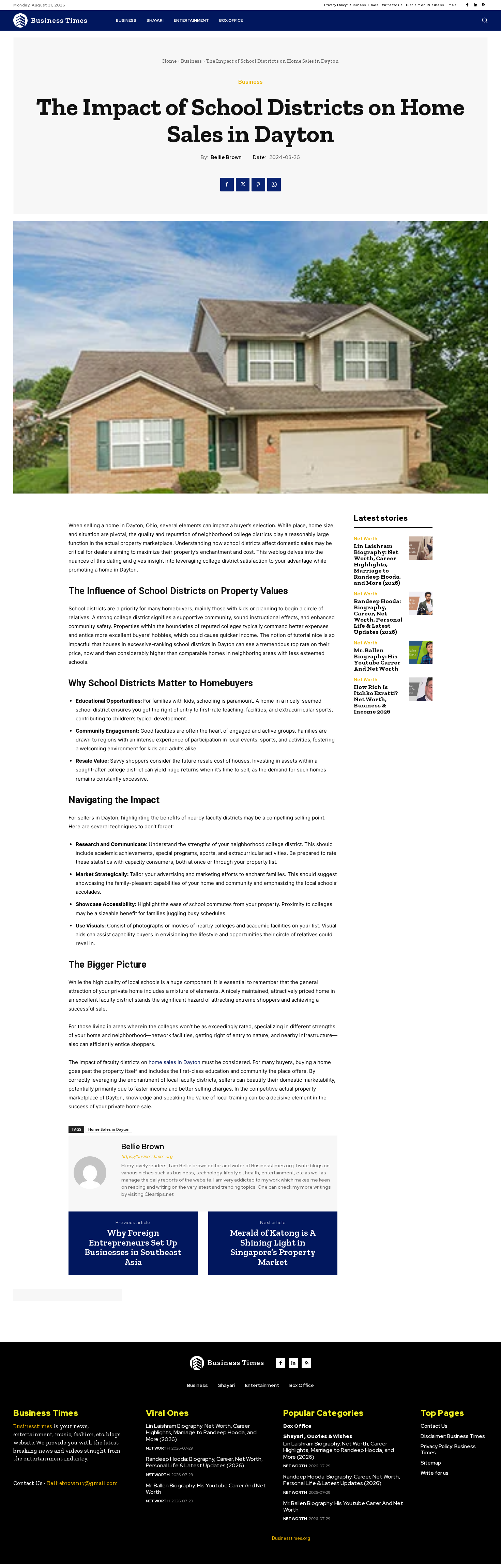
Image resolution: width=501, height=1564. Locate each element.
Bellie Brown (226, 157)
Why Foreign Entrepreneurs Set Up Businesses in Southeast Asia (133, 1247)
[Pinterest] (258, 184)
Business (191, 61)
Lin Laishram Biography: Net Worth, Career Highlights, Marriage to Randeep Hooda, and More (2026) (377, 564)
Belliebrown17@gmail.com (82, 1483)
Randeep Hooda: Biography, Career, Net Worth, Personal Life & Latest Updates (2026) (378, 616)
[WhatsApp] (274, 184)
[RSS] (484, 5)
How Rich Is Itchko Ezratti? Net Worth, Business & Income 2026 (376, 699)
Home (169, 61)
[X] (242, 184)
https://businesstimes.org (146, 1156)
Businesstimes (32, 1426)
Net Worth (365, 538)
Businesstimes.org (291, 1538)
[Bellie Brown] (94, 1172)
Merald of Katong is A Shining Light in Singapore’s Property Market (273, 1247)
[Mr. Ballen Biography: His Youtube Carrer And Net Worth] (420, 652)
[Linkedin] (475, 5)
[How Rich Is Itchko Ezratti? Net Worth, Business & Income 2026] (420, 689)
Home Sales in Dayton (109, 1129)
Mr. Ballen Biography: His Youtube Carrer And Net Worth (377, 659)
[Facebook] (467, 5)
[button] (485, 20)
